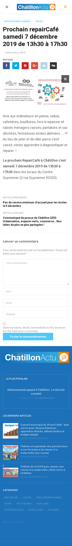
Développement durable (17, 21)
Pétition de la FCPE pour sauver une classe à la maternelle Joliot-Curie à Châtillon (43, 470)
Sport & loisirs (36, 510)
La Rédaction (25, 398)
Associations (11, 498)
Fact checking (24, 504)
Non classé (43, 504)
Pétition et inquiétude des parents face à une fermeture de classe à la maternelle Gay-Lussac (44, 449)
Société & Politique (38, 438)
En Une (39, 21)
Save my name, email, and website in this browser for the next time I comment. (34, 329)
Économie (53, 510)
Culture (27, 498)
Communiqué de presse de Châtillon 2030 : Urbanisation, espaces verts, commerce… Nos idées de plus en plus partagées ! (32, 221)
